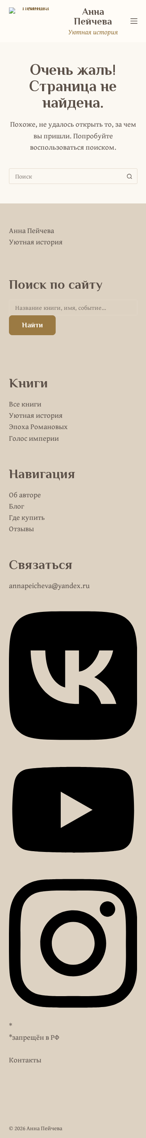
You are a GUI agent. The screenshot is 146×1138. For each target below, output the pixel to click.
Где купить (27, 517)
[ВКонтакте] (73, 746)
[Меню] (133, 21)
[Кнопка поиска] (129, 176)
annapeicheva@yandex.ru (49, 585)
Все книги (25, 403)
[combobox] (65, 176)
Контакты (25, 1059)
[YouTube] (73, 864)
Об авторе (25, 494)
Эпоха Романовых (38, 426)
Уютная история (36, 415)
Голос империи (34, 438)
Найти (32, 325)
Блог (16, 505)
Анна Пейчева (93, 16)
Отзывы (21, 528)
